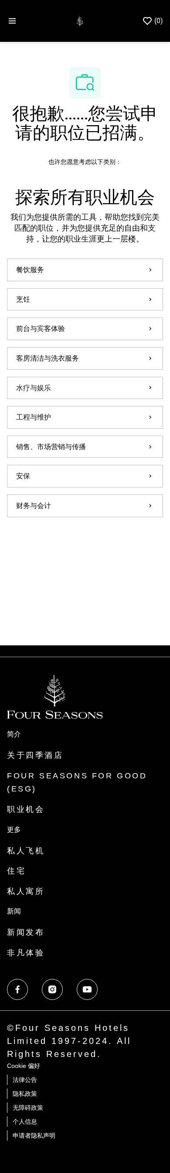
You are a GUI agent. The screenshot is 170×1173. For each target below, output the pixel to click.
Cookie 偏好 (23, 1065)
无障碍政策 (28, 1107)
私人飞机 (25, 850)
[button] (85, 541)
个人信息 (25, 1121)
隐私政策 (25, 1093)
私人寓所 (25, 891)
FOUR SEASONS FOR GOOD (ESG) (77, 782)
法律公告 (25, 1079)
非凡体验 (25, 952)
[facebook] (17, 989)
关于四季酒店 (35, 755)
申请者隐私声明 (34, 1135)
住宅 (16, 870)
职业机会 (25, 809)
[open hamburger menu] (12, 21)
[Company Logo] (79, 20)
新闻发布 (25, 932)
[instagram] (52, 989)
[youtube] (87, 989)
